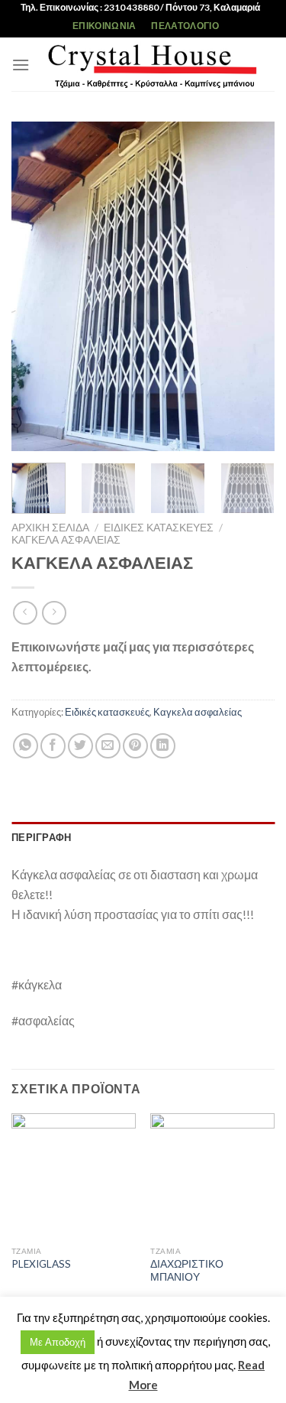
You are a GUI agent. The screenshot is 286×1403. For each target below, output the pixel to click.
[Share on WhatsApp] (25, 745)
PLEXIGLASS (41, 1264)
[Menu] (20, 64)
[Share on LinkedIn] (162, 745)
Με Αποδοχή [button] (57, 1342)
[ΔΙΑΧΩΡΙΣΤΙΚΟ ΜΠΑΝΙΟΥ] (212, 1175)
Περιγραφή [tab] (41, 837)
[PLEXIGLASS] (73, 1175)
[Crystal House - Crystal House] (152, 64)
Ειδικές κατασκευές (159, 527)
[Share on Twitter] (80, 745)
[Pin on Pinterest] (135, 745)
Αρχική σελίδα (50, 527)
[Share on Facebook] (53, 745)
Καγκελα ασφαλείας (66, 540)
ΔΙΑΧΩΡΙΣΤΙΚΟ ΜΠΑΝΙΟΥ (186, 1271)
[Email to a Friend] (108, 745)
